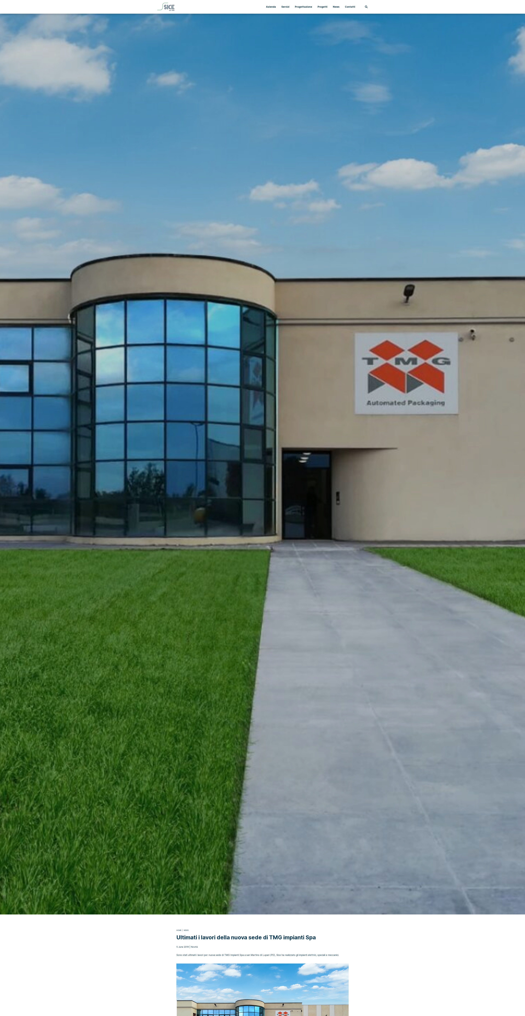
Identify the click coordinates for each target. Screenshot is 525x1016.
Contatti (350, 6)
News (336, 6)
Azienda (271, 6)
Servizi (285, 6)
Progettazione (303, 6)
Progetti (322, 6)
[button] (366, 7)
